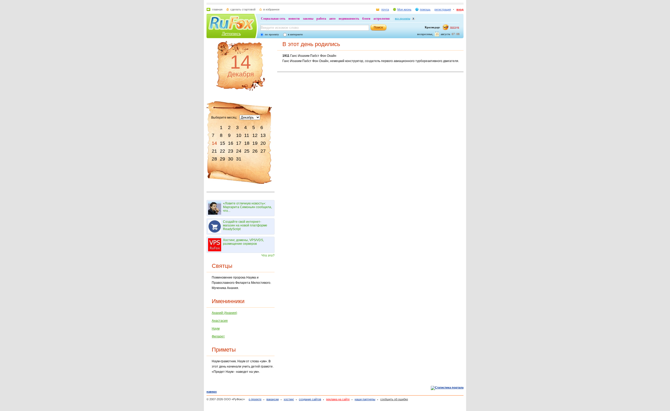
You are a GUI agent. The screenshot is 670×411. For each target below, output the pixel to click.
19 (255, 143)
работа (321, 18)
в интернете (295, 34)
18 (246, 143)
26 (255, 151)
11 (246, 135)
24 (238, 151)
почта (385, 9)
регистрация (442, 9)
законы (308, 18)
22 (222, 151)
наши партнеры (365, 399)
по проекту (272, 34)
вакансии (272, 399)
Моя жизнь (404, 9)
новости (294, 18)
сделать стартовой (242, 9)
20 (263, 143)
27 (263, 151)
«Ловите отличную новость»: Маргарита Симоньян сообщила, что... (247, 207)
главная (217, 9)
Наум (216, 328)
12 (255, 135)
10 (238, 135)
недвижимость (349, 18)
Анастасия (220, 321)
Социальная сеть (273, 18)
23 (230, 151)
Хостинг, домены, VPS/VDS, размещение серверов (243, 242)
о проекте (255, 399)
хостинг (289, 399)
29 (222, 159)
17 (238, 143)
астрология (381, 18)
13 (263, 135)
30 (230, 159)
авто (332, 18)
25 (246, 151)
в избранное (271, 9)
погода (454, 27)
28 (214, 159)
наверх (211, 391)
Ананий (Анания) (224, 313)
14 (214, 143)
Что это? (268, 255)
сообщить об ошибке (394, 399)
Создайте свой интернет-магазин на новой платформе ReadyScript (245, 225)
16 (230, 143)
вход (460, 9)
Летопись (231, 33)
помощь (425, 9)
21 (214, 151)
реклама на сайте (338, 399)
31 (238, 159)
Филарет (218, 336)
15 (222, 143)
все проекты (402, 18)
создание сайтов (310, 399)
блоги (366, 18)
